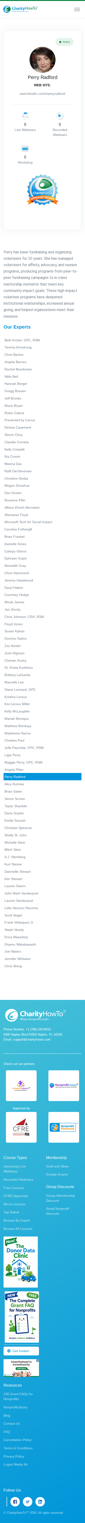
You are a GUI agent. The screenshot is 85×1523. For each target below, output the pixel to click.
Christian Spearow (18, 828)
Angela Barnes (15, 362)
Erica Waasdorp (16, 937)
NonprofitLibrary (16, 1407)
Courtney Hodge (16, 595)
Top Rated (11, 1212)
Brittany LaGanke (17, 675)
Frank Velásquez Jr (18, 922)
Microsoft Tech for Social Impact (28, 522)
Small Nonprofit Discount (57, 1211)
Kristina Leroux (15, 697)
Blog (7, 1415)
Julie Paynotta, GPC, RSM (24, 748)
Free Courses (14, 1188)
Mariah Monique (16, 718)
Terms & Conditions (18, 1448)
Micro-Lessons (15, 1204)
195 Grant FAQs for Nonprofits (18, 1396)
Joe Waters (12, 951)
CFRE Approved (16, 1196)
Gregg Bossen (15, 391)
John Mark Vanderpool (21, 893)
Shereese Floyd (16, 515)
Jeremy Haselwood (18, 580)
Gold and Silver (57, 1166)
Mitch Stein (12, 849)
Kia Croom (12, 456)
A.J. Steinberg (15, 857)
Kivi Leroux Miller (17, 704)
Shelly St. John (15, 835)
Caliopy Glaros (15, 551)
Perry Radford (15, 777)
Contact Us (12, 1423)
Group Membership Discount (60, 1198)
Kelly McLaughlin (17, 711)
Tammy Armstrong (18, 347)
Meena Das (13, 464)
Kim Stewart (13, 879)
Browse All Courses (18, 1229)
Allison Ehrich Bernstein (22, 507)
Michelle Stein (14, 842)
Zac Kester (12, 646)
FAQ (7, 1432)
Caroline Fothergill (18, 529)
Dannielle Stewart (17, 871)
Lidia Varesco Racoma (21, 908)
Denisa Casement (17, 427)
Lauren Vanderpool (18, 901)
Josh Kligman (14, 653)
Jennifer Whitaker (17, 959)
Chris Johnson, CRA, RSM (24, 617)
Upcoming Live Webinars (15, 1168)
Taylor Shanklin (15, 806)
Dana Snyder (14, 813)
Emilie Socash (15, 820)
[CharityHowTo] (21, 9)
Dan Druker (13, 493)
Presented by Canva (19, 420)
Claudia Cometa (16, 442)
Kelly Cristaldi (14, 449)
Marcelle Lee (14, 682)
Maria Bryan (13, 406)
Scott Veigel (13, 915)
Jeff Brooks (12, 398)
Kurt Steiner (13, 864)
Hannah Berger (15, 384)
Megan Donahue (17, 485)
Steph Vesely (14, 930)
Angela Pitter (14, 770)
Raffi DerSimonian (18, 471)
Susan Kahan (14, 631)
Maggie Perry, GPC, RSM (23, 762)
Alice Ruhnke (14, 784)
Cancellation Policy (18, 1440)
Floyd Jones (13, 624)
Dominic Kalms (15, 638)
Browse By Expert (17, 1220)
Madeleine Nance (17, 733)
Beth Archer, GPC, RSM (22, 340)
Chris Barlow (13, 354)
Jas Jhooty (12, 609)
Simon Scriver (14, 799)
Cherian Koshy (15, 660)
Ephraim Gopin (15, 558)
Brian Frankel (14, 536)
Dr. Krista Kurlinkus (18, 667)
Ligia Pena (12, 755)
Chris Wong (13, 966)
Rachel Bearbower (18, 369)
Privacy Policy (14, 1456)
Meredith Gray (15, 566)
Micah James (14, 602)
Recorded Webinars (18, 1179)
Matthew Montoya (17, 726)
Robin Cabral (14, 413)
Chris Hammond (16, 573)
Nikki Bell (11, 376)
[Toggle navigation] (77, 9)
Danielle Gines (15, 544)
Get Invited (21, 1351)
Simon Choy (13, 435)
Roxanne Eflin (14, 500)
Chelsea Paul (14, 740)
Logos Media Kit (16, 1464)
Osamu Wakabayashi (20, 944)
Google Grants (57, 1174)
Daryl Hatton (13, 588)
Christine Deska (16, 478)
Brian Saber (13, 791)
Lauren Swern (15, 886)
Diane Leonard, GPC (20, 689)
